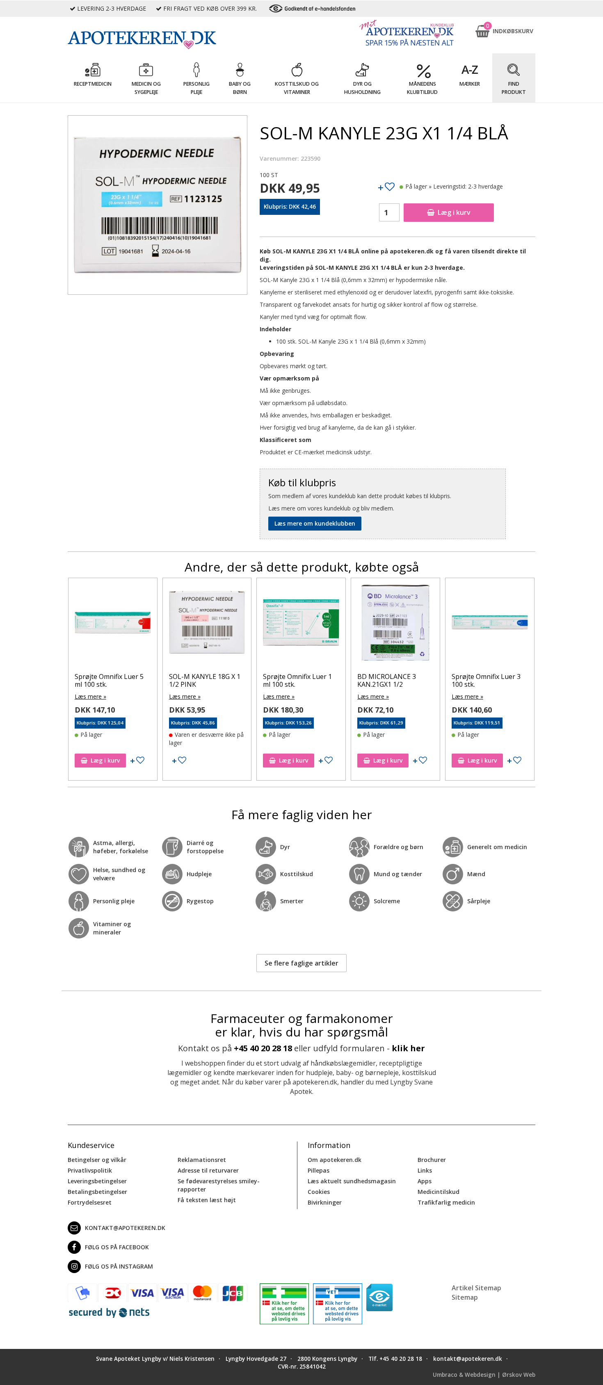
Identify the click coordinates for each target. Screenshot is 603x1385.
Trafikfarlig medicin (446, 1202)
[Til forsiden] (157, 40)
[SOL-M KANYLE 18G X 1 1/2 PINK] (113, 624)
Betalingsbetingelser (97, 1192)
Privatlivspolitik (90, 1170)
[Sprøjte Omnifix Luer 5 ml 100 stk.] (490, 624)
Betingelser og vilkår (97, 1160)
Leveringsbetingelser (97, 1181)
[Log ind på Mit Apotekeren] (406, 33)
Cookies (319, 1192)
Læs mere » (90, 696)
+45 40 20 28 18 (263, 1048)
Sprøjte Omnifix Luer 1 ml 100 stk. (203, 680)
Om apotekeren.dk (334, 1160)
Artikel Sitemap (476, 1287)
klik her (408, 1048)
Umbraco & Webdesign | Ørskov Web (484, 1374)
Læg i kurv (454, 212)
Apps (425, 1181)
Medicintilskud (438, 1192)
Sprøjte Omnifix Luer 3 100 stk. (391, 680)
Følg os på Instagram (119, 1266)
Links (425, 1170)
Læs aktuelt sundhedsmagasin (352, 1181)
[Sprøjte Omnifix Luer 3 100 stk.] (395, 624)
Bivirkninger (325, 1202)
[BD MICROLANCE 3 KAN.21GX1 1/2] (301, 624)
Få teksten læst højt (207, 1200)
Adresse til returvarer (208, 1170)
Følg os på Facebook (117, 1247)
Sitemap (465, 1297)
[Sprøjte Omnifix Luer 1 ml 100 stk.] (207, 624)
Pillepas (318, 1170)
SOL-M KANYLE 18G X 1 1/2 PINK (110, 680)
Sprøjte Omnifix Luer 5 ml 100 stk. (486, 680)
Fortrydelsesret (90, 1202)
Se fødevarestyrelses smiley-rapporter (219, 1185)
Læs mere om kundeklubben (314, 523)
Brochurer (432, 1160)
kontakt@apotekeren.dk (125, 1228)
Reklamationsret (202, 1160)
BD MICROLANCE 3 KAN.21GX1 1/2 (292, 680)
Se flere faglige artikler (301, 963)
